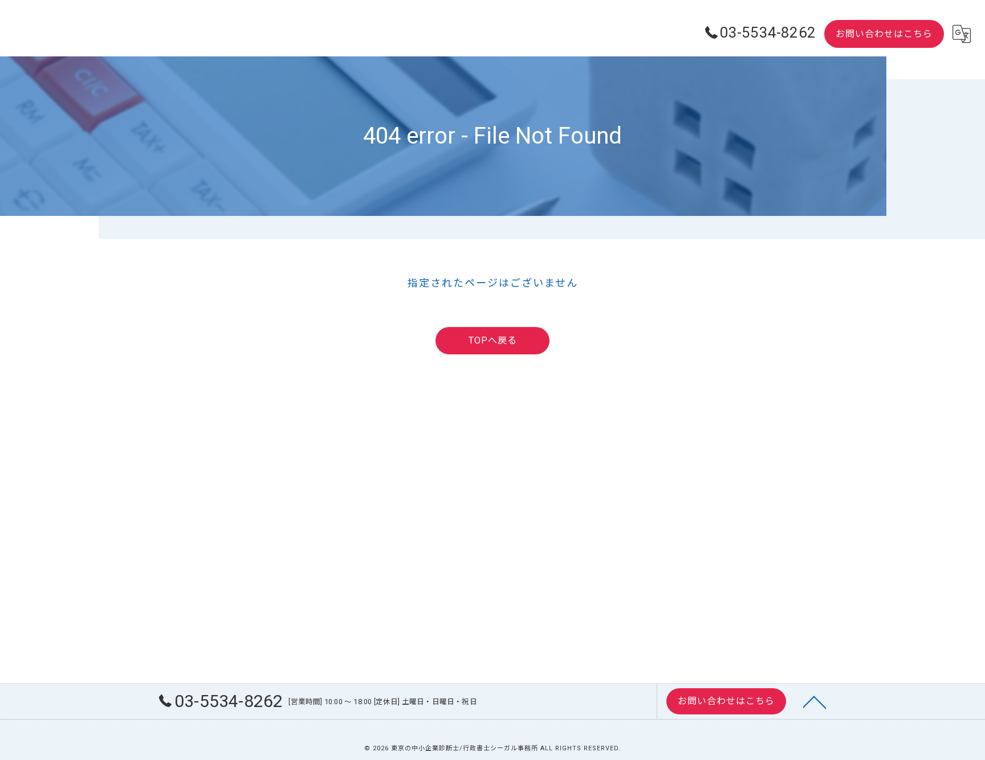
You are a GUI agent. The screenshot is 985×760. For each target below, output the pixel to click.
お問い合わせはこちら (884, 33)
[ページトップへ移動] (814, 701)
